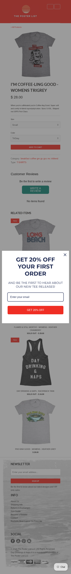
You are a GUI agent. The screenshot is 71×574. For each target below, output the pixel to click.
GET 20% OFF (35, 310)
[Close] (65, 255)
